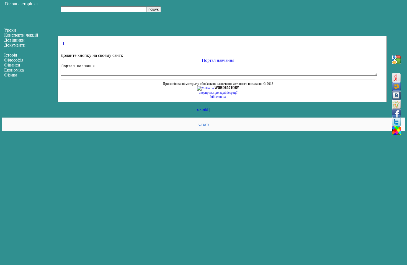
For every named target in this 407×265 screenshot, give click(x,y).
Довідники (14, 40)
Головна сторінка (21, 3)
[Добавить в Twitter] (396, 122)
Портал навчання (218, 60)
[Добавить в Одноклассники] (396, 104)
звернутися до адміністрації (218, 93)
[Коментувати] (396, 130)
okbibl (202, 109)
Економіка (14, 70)
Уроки (10, 30)
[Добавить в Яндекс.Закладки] (396, 77)
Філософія (13, 60)
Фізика (10, 75)
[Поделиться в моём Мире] (396, 86)
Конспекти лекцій (21, 35)
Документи (14, 45)
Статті (204, 124)
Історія (10, 55)
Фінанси (12, 65)
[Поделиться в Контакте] (396, 95)
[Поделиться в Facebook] (396, 113)
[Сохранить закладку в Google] (396, 59)
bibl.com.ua (218, 97)
